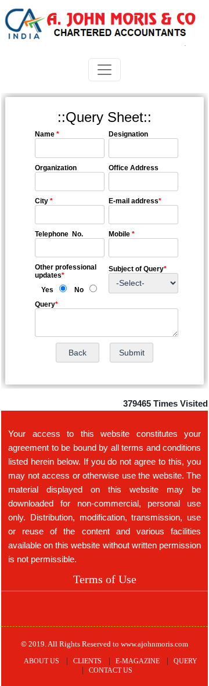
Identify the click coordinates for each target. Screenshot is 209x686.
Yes (47, 290)
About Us (41, 661)
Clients (87, 661)
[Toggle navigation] (104, 69)
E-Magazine (138, 661)
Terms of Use (104, 579)
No (79, 290)
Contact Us (110, 670)
